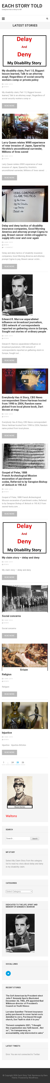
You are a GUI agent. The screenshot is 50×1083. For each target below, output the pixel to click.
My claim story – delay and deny (20, 557)
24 (13, 762)
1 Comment (8, 247)
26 (23, 762)
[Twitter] (8, 973)
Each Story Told (22, 6)
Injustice (7, 732)
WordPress (33, 1078)
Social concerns (11, 616)
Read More (9, 106)
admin (6, 87)
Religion (6, 674)
